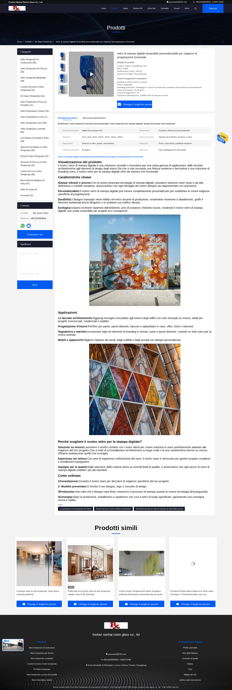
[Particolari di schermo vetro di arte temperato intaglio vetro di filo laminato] (39, 563)
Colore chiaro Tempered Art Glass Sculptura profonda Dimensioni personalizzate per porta (89, 593)
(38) (33, 79)
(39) (33, 148)
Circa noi (151, 8)
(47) (32, 182)
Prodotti (114, 8)
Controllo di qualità (190, 658)
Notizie (190, 664)
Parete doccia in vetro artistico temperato (113, 509)
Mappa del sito (190, 674)
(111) (32, 96)
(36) (33, 70)
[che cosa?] (22, 226)
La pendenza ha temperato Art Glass (75, 509)
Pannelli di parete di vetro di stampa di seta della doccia (159, 509)
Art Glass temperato (43, 42)
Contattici (165, 8)
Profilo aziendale (190, 648)
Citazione (213, 8)
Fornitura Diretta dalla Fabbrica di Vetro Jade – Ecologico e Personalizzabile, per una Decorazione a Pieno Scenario (141, 593)
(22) (32, 88)
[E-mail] (28, 225)
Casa (103, 8)
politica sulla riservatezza (190, 680)
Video (125, 8)
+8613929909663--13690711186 (209, 2)
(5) (26, 195)
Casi (190, 669)
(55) (29, 61)
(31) (34, 156)
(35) (33, 123)
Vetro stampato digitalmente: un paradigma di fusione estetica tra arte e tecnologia (191, 593)
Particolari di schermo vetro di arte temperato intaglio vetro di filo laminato (38, 593)
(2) (28, 189)
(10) (34, 111)
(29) (34, 139)
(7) (33, 117)
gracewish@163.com (178, 2)
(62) (32, 130)
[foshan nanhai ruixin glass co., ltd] (17, 8)
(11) (33, 103)
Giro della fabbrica (190, 653)
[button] (63, 93)
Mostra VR (137, 8)
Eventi (176, 8)
